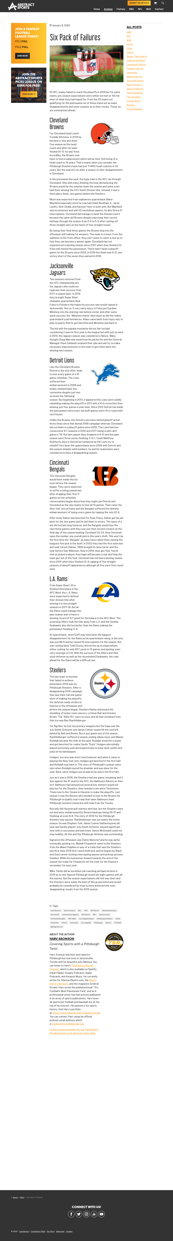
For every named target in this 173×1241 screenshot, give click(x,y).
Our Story (51, 1231)
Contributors (56, 911)
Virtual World (133, 101)
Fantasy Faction (135, 68)
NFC (94, 915)
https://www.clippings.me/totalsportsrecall (76, 1013)
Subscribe (60, 1231)
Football (117, 923)
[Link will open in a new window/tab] (71, 1214)
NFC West (72, 919)
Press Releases (134, 109)
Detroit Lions (104, 915)
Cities (118, 919)
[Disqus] (86, 1076)
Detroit (64, 923)
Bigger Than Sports (137, 56)
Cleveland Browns (109, 911)
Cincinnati (74, 923)
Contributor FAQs (38, 1231)
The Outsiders (134, 97)
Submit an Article (139, 3)
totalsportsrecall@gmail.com (68, 1023)
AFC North (95, 911)
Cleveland (55, 923)
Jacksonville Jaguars (70, 915)
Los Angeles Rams (86, 919)
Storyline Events (135, 81)
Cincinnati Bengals (58, 919)
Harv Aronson (69, 911)
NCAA (130, 44)
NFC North (86, 915)
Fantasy (121, 9)
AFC (86, 911)
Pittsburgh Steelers (104, 919)
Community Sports (136, 64)
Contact (159, 9)
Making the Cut (56, 927)
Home (97, 9)
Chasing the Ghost (136, 60)
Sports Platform (135, 89)
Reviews (131, 105)
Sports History (134, 85)
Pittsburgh (98, 923)
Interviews (132, 72)
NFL (140, 9)
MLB (148, 9)
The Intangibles (135, 93)
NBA (131, 9)
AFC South (55, 915)
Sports (108, 923)
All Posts (134, 27)
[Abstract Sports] (21, 6)
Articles (108, 9)
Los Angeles (86, 923)
